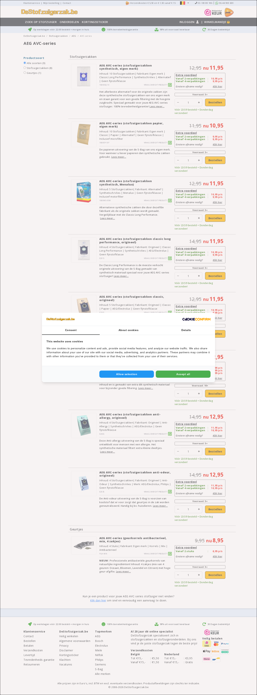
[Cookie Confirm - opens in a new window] (196, 319)
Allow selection (126, 374)
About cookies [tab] (129, 330)
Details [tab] (186, 330)
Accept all (183, 374)
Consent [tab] (71, 330)
